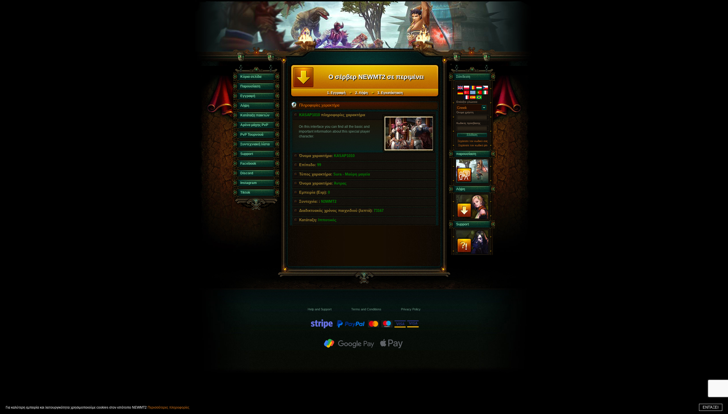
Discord (246, 173)
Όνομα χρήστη (464, 112)
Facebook (248, 164)
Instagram (248, 183)
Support (246, 154)
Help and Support (320, 309)
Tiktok (245, 193)
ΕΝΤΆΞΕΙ (711, 407)
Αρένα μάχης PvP (254, 125)
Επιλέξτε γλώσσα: (467, 102)
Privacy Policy (411, 309)
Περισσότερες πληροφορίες (168, 407)
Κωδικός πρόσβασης (468, 123)
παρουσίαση (466, 154)
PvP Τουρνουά (251, 135)
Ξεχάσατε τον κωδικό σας (473, 141)
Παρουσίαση (250, 86)
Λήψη (244, 106)
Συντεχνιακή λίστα (255, 144)
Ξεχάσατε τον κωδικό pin (472, 145)
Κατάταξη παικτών (255, 115)
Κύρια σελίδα (250, 77)
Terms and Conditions (366, 309)
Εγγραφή (247, 96)
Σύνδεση (472, 134)
